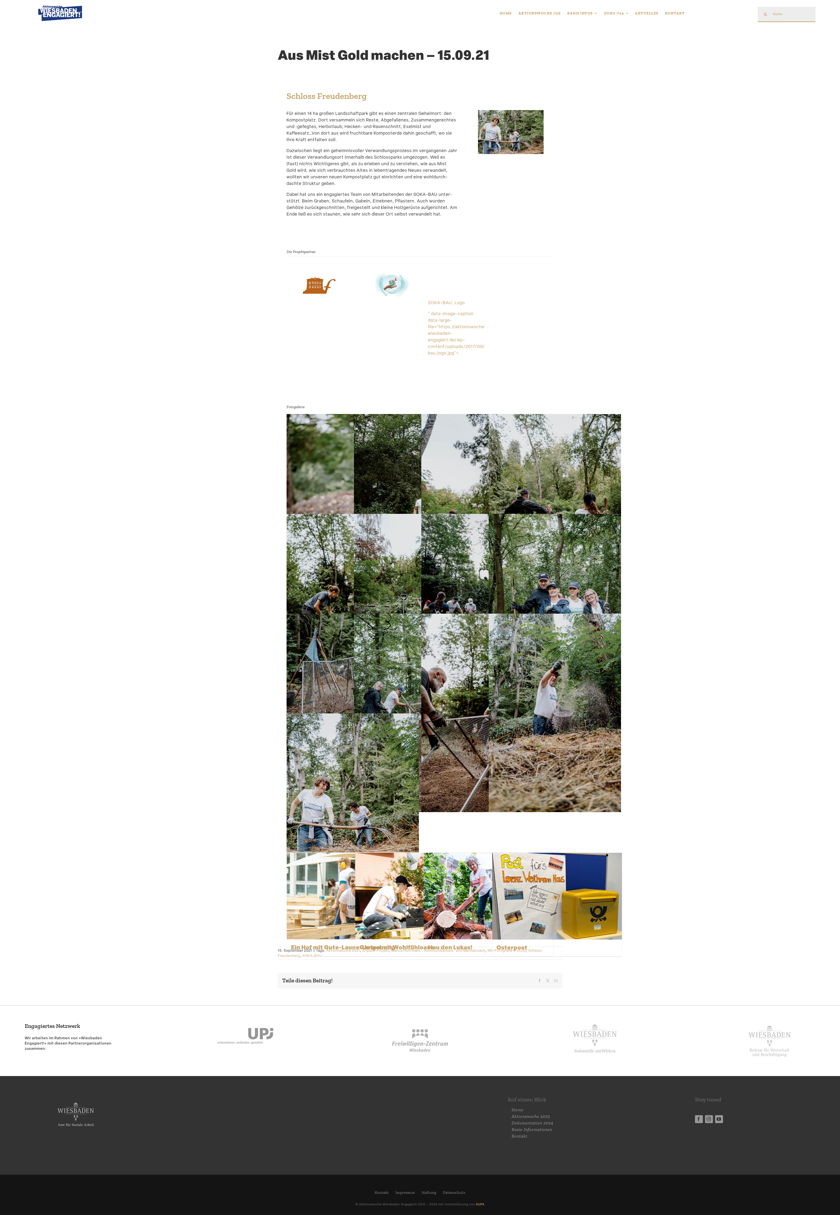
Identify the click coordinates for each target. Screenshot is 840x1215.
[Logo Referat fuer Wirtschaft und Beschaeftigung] (769, 1023)
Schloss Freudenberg (327, 96)
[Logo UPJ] (245, 1017)
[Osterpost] (557, 896)
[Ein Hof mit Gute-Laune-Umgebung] (351, 896)
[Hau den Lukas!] (488, 896)
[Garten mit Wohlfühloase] (420, 896)
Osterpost (512, 947)
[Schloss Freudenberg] (318, 274)
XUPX (480, 1204)
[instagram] (709, 1119)
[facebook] (699, 1119)
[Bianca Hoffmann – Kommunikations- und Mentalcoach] (393, 274)
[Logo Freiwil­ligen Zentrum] (420, 1017)
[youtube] (719, 1119)
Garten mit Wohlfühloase (397, 947)
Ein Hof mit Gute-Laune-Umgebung (343, 947)
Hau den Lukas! (450, 947)
